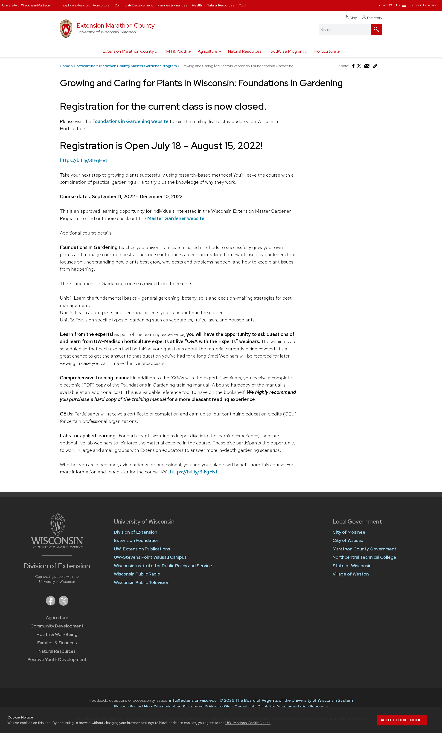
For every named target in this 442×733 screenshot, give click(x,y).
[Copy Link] (375, 66)
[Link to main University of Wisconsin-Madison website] (57, 546)
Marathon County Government (364, 549)
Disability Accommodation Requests (293, 706)
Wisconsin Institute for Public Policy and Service (163, 566)
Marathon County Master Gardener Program (138, 65)
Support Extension (424, 5)
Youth (243, 5)
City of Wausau (348, 540)
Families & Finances (57, 643)
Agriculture (207, 51)
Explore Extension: (76, 5)
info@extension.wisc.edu (193, 700)
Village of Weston (351, 574)
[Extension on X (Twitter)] (63, 604)
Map (353, 17)
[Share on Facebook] (353, 67)
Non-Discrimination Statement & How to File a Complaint (199, 706)
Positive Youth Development (57, 659)
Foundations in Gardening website (130, 121)
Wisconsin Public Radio (137, 574)
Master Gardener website (175, 218)
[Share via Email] (367, 67)
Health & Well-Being (57, 634)
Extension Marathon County (116, 25)
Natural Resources (245, 51)
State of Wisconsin (352, 566)
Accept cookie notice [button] (402, 720)
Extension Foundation (136, 540)
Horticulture (325, 51)
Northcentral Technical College (364, 557)
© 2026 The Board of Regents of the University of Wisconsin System (286, 700)
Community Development (57, 626)
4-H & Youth (175, 51)
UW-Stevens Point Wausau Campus (150, 557)
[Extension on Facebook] (51, 604)
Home (65, 65)
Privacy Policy (127, 706)
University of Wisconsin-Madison (26, 5)
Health (197, 5)
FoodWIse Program (286, 51)
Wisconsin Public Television (141, 582)
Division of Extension (135, 532)
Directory (374, 17)
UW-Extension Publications (142, 549)
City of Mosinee (349, 532)
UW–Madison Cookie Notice (247, 722)
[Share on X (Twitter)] (359, 67)
